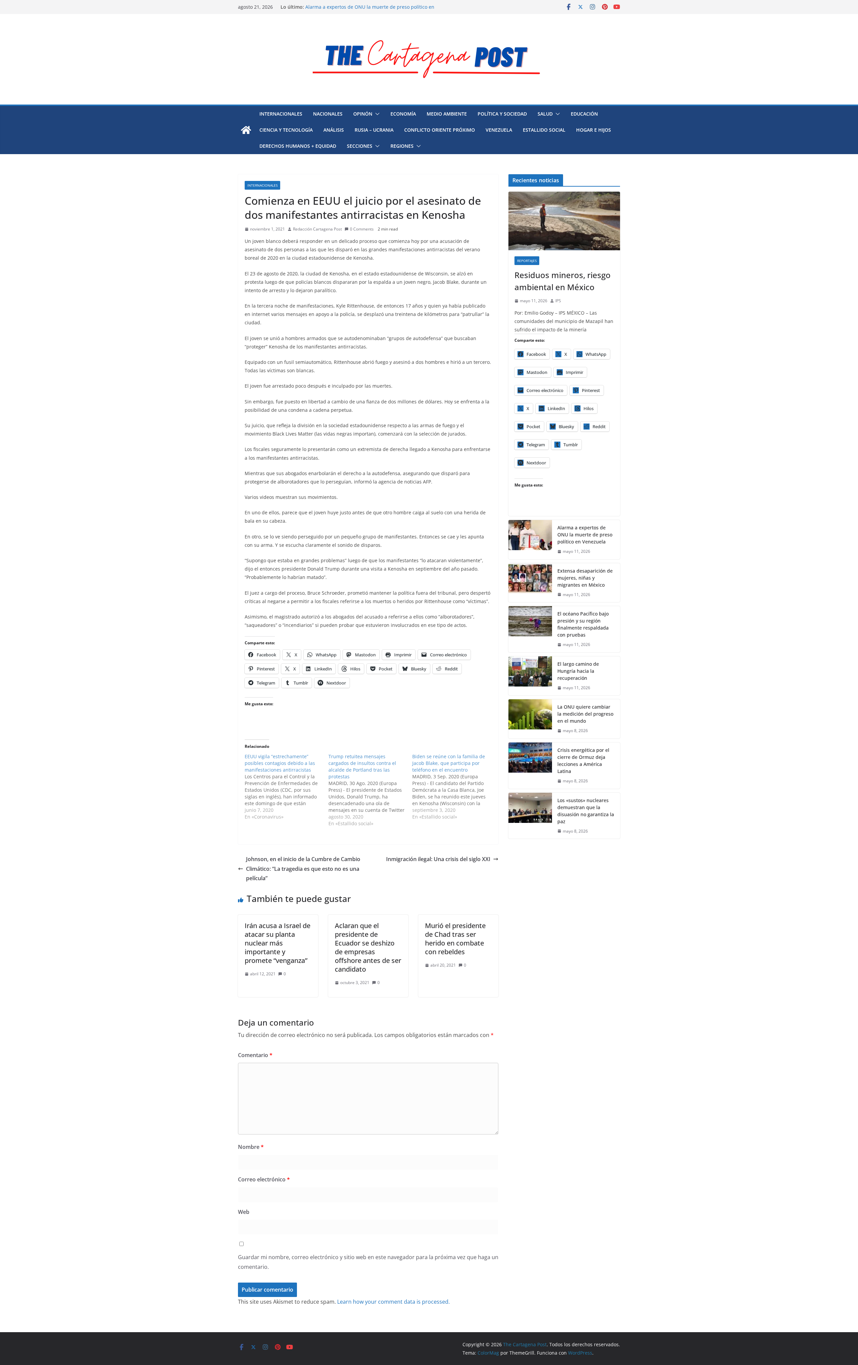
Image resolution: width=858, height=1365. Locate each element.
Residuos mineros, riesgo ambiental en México (357, 5)
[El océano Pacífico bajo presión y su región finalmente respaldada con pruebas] (530, 629)
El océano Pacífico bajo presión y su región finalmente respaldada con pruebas (583, 624)
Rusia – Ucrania (374, 130)
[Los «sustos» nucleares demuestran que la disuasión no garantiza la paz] (530, 816)
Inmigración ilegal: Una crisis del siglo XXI (438, 859)
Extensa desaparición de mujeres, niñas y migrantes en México (585, 578)
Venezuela (499, 130)
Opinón (362, 114)
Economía (403, 114)
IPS (558, 301)
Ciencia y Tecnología (286, 130)
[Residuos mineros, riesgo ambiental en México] (564, 221)
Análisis (333, 130)
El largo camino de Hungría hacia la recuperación (578, 671)
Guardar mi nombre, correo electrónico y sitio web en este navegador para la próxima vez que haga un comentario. (368, 1262)
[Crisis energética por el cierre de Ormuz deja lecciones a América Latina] (530, 765)
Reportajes (527, 260)
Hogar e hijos (593, 130)
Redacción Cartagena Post (317, 229)
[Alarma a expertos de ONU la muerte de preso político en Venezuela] (530, 539)
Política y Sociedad (502, 114)
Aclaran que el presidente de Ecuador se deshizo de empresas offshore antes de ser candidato (368, 947)
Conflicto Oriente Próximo (439, 130)
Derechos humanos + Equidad (297, 146)
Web (243, 1212)
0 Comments (362, 229)
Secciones (359, 146)
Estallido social (544, 130)
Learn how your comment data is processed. (393, 1301)
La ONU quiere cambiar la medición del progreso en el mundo (585, 714)
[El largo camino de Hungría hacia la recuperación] (530, 676)
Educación (584, 114)
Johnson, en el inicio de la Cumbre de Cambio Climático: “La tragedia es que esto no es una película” (303, 868)
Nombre (251, 1147)
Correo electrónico (264, 1179)
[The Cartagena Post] (246, 130)
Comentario (255, 1055)
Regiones (402, 146)
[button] (376, 114)
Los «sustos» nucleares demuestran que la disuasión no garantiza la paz (585, 811)
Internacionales (280, 114)
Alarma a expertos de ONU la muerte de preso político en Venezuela (584, 534)
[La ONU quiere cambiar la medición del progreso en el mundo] (530, 718)
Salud (545, 114)
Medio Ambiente (447, 114)
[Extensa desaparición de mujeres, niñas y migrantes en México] (530, 582)
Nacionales (328, 114)
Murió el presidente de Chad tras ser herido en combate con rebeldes (455, 938)
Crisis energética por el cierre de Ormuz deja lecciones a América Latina (583, 760)
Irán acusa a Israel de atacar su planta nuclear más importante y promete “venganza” (277, 943)
